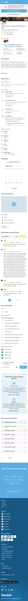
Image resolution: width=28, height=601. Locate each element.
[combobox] (14, 162)
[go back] (1, 2)
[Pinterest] (11, 590)
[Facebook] (2, 590)
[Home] (1, 457)
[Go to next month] (22, 166)
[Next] (21, 300)
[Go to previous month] (19, 166)
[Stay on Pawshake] (16, 367)
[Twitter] (5, 590)
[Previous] (7, 300)
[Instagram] (8, 590)
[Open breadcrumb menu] (5, 458)
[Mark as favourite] (26, 2)
